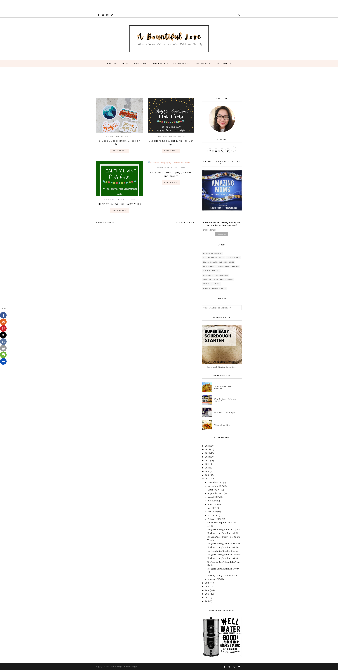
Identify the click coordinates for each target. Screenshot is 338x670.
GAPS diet (207, 284)
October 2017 (214, 490)
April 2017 (212, 511)
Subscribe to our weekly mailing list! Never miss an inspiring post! (222, 224)
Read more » (119, 151)
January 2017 (214, 579)
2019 (207, 471)
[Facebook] (3, 315)
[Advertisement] (48, 6)
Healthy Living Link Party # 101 (119, 203)
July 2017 (212, 500)
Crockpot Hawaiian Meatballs (223, 387)
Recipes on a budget (212, 253)
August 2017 (213, 497)
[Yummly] (3, 322)
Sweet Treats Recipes (228, 266)
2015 (207, 586)
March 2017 (213, 515)
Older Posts (184, 223)
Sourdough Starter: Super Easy (222, 367)
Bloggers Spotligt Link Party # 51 (223, 543)
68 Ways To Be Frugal (224, 412)
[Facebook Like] (3, 341)
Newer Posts (106, 223)
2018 (207, 475)
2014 (207, 590)
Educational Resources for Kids (218, 262)
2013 (207, 594)
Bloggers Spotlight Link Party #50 (224, 554)
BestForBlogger (131, 666)
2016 (207, 583)
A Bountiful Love (110, 666)
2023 (207, 457)
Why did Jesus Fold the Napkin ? (225, 400)
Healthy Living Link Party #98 (222, 575)
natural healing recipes (214, 288)
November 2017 (215, 486)
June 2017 (212, 504)
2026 (207, 446)
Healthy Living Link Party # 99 (222, 558)
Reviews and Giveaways (214, 258)
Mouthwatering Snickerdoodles (222, 551)
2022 (207, 460)
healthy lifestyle (211, 271)
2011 (207, 601)
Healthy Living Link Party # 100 (223, 547)
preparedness (227, 279)
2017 (207, 478)
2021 (207, 464)
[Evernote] (3, 354)
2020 (207, 467)
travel (217, 284)
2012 (207, 597)
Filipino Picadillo (222, 425)
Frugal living (233, 258)
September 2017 (215, 493)
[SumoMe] (3, 361)
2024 (207, 453)
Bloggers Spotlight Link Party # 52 (224, 529)
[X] (3, 335)
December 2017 (215, 482)
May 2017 (212, 508)
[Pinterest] (3, 328)
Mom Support (209, 266)
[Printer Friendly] (3, 348)
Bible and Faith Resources (215, 275)
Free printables (210, 279)
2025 (207, 449)
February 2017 (214, 519)
